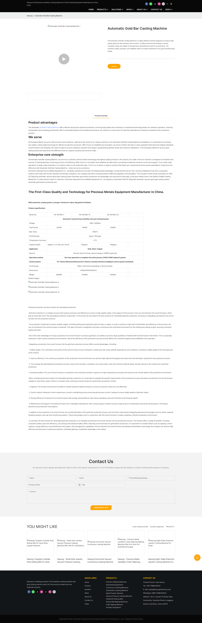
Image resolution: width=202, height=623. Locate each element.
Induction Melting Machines (116, 582)
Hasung (30, 16)
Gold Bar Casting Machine (49, 127)
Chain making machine (140, 527)
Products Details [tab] (101, 116)
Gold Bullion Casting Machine (117, 590)
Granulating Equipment (114, 585)
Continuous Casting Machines (117, 588)
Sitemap (128, 619)
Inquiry (114, 66)
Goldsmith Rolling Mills (114, 599)
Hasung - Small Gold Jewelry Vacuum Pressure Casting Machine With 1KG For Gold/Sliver (70, 560)
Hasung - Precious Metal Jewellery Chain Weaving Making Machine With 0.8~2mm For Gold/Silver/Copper (129, 560)
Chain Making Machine (114, 605)
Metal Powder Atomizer (114, 593)
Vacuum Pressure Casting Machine (119, 596)
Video (87, 604)
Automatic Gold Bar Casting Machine (48, 16)
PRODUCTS (170, 527)
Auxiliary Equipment (157, 527)
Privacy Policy (137, 619)
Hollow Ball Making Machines (117, 602)
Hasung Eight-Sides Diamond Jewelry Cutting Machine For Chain (161, 560)
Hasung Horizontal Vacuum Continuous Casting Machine (100, 560)
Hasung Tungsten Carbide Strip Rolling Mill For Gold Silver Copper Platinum (38, 560)
